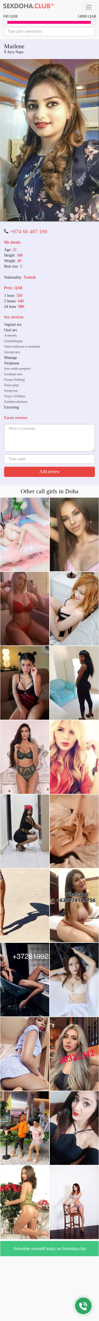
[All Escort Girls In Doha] (29, 7)
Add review (49, 407)
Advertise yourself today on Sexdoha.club (49, 1185)
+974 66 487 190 (28, 168)
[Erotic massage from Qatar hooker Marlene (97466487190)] (49, 108)
